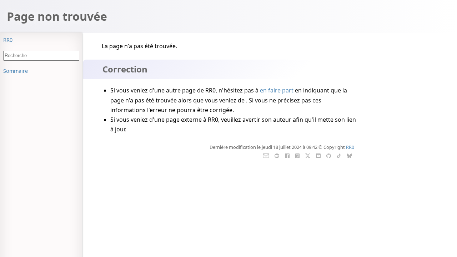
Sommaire (15, 70)
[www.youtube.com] (318, 155)
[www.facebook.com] (287, 155)
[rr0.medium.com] (277, 155)
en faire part (276, 90)
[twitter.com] (308, 155)
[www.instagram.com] (297, 155)
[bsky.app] (349, 155)
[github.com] (328, 155)
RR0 (7, 39)
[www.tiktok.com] (338, 155)
